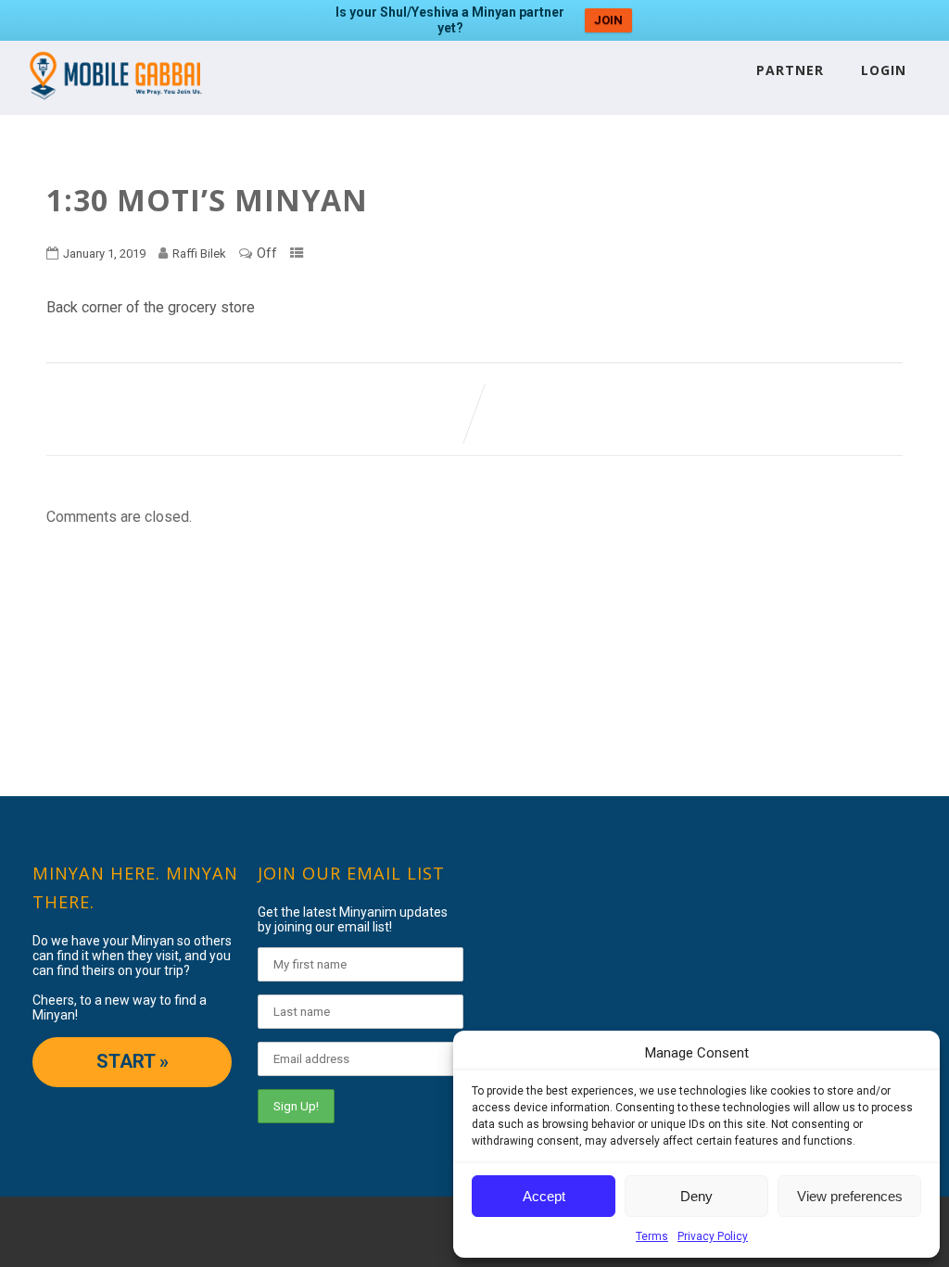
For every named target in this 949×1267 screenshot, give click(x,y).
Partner (790, 70)
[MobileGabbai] (114, 106)
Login (883, 70)
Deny (696, 1196)
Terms (652, 1236)
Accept (544, 1196)
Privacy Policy (712, 1236)
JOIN (608, 20)
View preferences (850, 1196)
